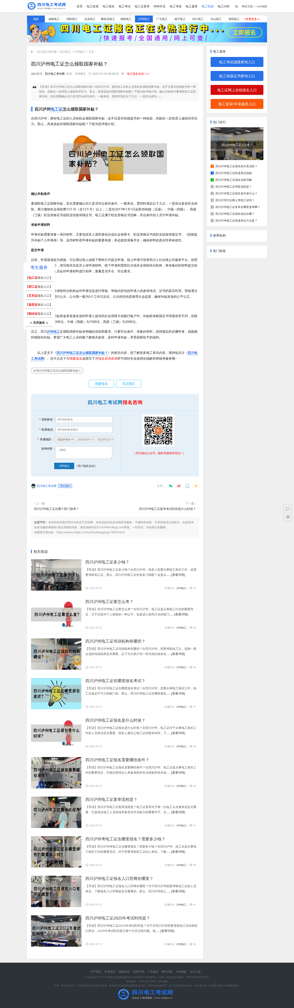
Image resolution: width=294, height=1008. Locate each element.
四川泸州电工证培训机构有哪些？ (115, 641)
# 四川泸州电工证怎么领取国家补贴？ (57, 370)
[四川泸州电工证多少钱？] (56, 575)
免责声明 (138, 971)
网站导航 (247, 6)
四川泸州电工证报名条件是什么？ (236, 193)
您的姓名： (47, 419)
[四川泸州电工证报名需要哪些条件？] (56, 772)
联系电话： (47, 429)
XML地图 (163, 981)
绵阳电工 (72, 19)
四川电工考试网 (47, 52)
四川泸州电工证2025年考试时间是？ (117, 918)
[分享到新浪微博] (179, 486)
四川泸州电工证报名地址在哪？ (235, 214)
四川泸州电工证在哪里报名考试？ (115, 680)
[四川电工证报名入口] (147, 41)
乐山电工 (216, 19)
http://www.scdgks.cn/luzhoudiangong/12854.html (91, 532)
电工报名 (109, 6)
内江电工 (198, 19)
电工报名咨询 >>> (138, 74)
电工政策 (93, 6)
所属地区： (45, 439)
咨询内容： (48, 448)
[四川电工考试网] (48, 8)
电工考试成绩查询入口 (237, 62)
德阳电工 (126, 19)
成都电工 (54, 19)
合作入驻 (195, 971)
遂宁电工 (180, 19)
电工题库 (192, 6)
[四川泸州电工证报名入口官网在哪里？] (56, 891)
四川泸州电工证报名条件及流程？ (236, 166)
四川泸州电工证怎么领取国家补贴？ (82, 352)
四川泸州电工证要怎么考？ (109, 601)
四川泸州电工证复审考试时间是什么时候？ (167, 509)
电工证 (57, 109)
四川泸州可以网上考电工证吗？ (235, 200)
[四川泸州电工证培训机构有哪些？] (56, 654)
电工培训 (208, 6)
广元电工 (162, 19)
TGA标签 (181, 971)
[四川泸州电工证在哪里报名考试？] (56, 693)
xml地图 (262, 6)
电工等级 (176, 6)
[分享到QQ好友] (187, 486)
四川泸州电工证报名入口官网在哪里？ (119, 878)
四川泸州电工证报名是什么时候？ (115, 720)
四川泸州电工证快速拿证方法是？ (236, 220)
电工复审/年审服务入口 (237, 103)
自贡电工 (90, 19)
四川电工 (65, 52)
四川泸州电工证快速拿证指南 (233, 173)
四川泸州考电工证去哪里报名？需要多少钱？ (125, 839)
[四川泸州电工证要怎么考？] (56, 614)
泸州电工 (144, 19)
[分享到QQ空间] (196, 486)
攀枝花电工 (108, 19)
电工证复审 (142, 6)
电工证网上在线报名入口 (237, 90)
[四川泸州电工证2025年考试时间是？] (56, 931)
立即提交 (64, 466)
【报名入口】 (39, 278)
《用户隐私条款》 (86, 466)
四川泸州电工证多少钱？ (107, 562)
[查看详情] (178, 575)
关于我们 (96, 971)
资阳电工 (234, 19)
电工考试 (125, 6)
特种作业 (160, 6)
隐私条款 (124, 971)
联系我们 (110, 971)
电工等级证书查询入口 (237, 76)
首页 (80, 6)
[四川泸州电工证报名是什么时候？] (56, 733)
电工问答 (224, 6)
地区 (36, 19)
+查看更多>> (252, 19)
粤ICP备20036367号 (198, 977)
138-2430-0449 (146, 981)
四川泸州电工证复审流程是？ (111, 799)
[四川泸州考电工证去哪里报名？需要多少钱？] (56, 852)
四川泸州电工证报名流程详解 (233, 180)
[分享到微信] (170, 486)
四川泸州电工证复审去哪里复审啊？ (237, 207)
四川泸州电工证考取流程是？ (233, 186)
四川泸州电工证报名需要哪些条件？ (117, 759)
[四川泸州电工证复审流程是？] (56, 812)
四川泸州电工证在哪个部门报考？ (56, 509)
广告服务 (152, 971)
